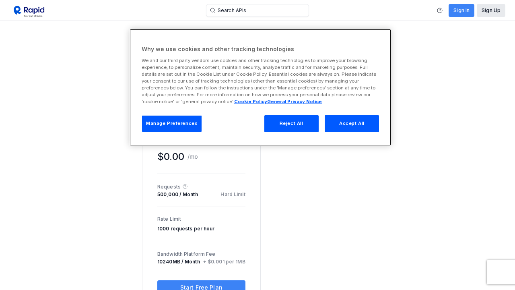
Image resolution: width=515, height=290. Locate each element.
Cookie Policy (250, 101)
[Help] (439, 10)
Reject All (291, 123)
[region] (260, 87)
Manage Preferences (172, 123)
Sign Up (491, 10)
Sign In (461, 10)
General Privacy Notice (294, 101)
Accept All (352, 123)
